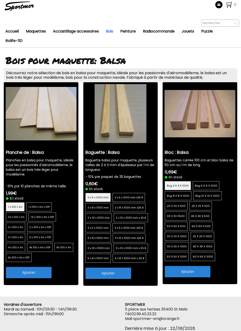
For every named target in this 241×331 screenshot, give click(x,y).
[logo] (35, 8)
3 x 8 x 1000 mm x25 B (129, 238)
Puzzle (207, 31)
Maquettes (36, 31)
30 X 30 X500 (176, 216)
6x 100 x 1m (63, 247)
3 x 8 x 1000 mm (98, 238)
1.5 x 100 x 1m (16, 217)
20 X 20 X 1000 (177, 236)
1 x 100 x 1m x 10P (39, 207)
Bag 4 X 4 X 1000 (178, 186)
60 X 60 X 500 (201, 226)
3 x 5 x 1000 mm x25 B (129, 228)
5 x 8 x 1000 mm (98, 258)
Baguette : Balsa (102, 152)
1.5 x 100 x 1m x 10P (42, 217)
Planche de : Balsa (25, 152)
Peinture (128, 31)
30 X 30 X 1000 (177, 246)
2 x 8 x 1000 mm (98, 207)
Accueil (12, 31)
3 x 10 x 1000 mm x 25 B (131, 248)
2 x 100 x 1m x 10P (40, 227)
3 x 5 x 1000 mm (98, 228)
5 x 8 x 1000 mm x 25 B (129, 258)
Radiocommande (159, 31)
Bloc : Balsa (177, 152)
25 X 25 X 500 (201, 206)
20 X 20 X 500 (176, 206)
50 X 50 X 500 (176, 226)
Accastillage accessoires (76, 31)
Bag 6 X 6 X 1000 (206, 186)
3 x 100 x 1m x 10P (40, 237)
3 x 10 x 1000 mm (99, 248)
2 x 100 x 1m (15, 227)
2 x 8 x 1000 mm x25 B (129, 207)
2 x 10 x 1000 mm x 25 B (131, 218)
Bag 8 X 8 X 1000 (178, 196)
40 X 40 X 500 (200, 216)
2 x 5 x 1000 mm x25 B (129, 197)
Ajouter (29, 272)
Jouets (188, 31)
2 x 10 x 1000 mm (99, 218)
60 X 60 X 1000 (203, 256)
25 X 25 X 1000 (202, 236)
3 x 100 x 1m (15, 237)
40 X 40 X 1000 (203, 246)
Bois (109, 31)
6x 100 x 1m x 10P (18, 257)
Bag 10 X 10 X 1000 (207, 196)
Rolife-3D (14, 40)
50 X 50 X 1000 (177, 256)
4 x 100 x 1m (15, 247)
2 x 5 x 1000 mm (98, 197)
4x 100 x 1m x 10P (39, 247)
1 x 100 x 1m (15, 207)
